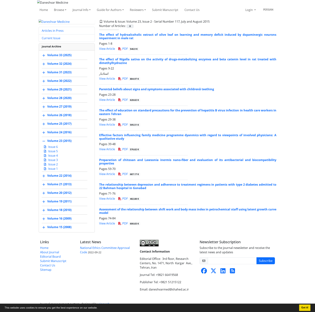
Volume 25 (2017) (59, 124)
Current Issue (51, 38)
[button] (98, 308)
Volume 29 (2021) (59, 90)
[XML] (212, 22)
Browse (59, 10)
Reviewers (137, 10)
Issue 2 (53, 164)
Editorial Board (50, 257)
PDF (130, 49)
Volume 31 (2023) (59, 72)
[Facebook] (204, 272)
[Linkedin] (223, 272)
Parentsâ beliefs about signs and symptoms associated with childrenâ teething (156, 89)
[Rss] (232, 272)
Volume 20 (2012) (59, 193)
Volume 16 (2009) (59, 219)
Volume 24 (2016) (59, 132)
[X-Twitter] (213, 272)
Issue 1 (53, 169)
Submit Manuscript (165, 10)
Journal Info (80, 10)
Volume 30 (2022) (59, 81)
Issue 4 (53, 156)
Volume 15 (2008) (59, 227)
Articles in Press (53, 31)
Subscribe (266, 261)
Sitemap (45, 270)
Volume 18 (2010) (59, 210)
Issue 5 (53, 151)
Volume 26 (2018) (59, 115)
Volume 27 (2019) (59, 107)
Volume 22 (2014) (59, 176)
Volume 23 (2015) (59, 141)
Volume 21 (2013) (59, 184)
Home (44, 10)
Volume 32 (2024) (59, 64)
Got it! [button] (304, 307)
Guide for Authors (109, 10)
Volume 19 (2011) (59, 201)
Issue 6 (53, 147)
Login (249, 10)
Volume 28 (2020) (59, 98)
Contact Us (192, 10)
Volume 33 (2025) (59, 55)
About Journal (49, 252)
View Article (107, 49)
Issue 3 (53, 160)
